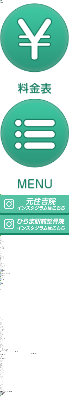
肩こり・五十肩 (2, 328)
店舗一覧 (1, 318)
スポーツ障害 (1, 340)
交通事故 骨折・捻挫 (2, 265)
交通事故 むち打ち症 (2, 264)
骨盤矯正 (1, 239)
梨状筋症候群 (1, 327)
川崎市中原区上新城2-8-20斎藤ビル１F (4, 350)
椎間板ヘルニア (2, 243)
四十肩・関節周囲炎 (2, 329)
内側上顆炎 (1, 260)
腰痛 (0, 325)
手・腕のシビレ (2, 256)
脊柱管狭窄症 (1, 324)
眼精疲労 (1, 343)
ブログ (1, 267)
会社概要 (1, 268)
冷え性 (1, 262)
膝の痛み (1, 255)
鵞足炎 (1, 337)
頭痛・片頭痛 (1, 249)
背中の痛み (1, 326)
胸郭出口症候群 (2, 247)
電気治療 (1, 240)
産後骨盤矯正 (1, 238)
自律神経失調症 (2, 263)
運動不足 (1, 261)
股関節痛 (1, 242)
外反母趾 (1, 335)
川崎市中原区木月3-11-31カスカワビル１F (4, 348)
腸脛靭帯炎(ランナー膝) (2, 338)
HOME (0, 287)
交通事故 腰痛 (2, 346)
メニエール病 (1, 330)
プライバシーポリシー (1, 357)
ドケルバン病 (1, 336)
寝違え (1, 332)
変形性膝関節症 (2, 334)
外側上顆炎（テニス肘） (3, 257)
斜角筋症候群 (1, 339)
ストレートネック (2, 250)
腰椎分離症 (1, 323)
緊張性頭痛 (1, 251)
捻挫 (0, 341)
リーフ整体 (1, 237)
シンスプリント (2, 252)
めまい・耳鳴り (2, 331)
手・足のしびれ (2, 253)
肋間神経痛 (1, 344)
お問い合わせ (1, 317)
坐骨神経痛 (1, 244)
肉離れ (1, 259)
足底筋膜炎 (1, 254)
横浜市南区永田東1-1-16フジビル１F (4, 349)
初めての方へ (1, 266)
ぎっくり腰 (1, 245)
